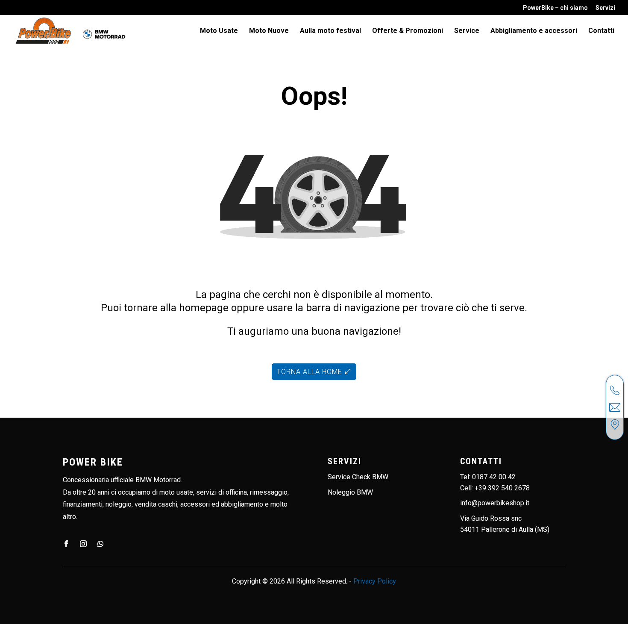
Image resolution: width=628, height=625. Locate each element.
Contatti (601, 31)
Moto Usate (219, 31)
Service (466, 31)
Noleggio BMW (350, 492)
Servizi (605, 8)
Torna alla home (309, 372)
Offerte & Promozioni (407, 31)
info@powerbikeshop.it (494, 503)
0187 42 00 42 (494, 477)
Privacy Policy (374, 581)
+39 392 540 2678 (502, 488)
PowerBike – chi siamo (555, 8)
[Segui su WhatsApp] (100, 544)
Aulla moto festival (330, 31)
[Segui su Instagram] (83, 544)
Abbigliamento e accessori (533, 31)
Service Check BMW (358, 477)
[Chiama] (614, 390)
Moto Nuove (269, 31)
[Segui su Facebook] (66, 544)
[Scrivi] (614, 407)
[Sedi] (614, 424)
